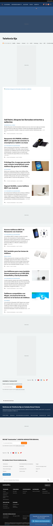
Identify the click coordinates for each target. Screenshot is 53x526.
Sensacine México (26, 516)
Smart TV (49, 415)
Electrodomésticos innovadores (12, 145)
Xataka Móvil (5, 493)
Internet (23, 43)
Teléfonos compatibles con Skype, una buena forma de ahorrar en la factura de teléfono (17, 295)
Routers (4, 471)
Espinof (24, 493)
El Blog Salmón (16, 504)
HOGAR (31, 4)
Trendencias (5, 504)
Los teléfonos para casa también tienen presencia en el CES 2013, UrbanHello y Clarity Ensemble (17, 273)
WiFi (44, 43)
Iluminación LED (42, 415)
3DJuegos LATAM (16, 516)
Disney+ (18, 43)
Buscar (48, 480)
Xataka (4, 491)
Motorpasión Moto (46, 493)
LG (27, 43)
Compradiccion (6, 507)
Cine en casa (22, 471)
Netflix (14, 43)
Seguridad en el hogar (9, 125)
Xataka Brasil (5, 517)
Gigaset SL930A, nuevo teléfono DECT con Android (16, 187)
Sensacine (25, 491)
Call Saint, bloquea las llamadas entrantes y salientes (24, 120)
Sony (41, 43)
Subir (46, 485)
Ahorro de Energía (34, 415)
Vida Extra (15, 493)
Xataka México (6, 516)
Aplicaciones (7, 169)
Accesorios (7, 300)
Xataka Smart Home (5, 497)
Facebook (35, 380)
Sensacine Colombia (25, 518)
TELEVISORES (7, 4)
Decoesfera (5, 506)
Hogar (37, 464)
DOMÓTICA (36, 4)
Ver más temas (6, 474)
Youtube (48, 4)
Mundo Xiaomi (6, 499)
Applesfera (5, 494)
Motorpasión (45, 491)
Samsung (36, 43)
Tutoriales (21, 466)
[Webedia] (50, 1)
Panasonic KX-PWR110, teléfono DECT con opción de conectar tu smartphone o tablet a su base (16, 140)
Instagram (46, 4)
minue (8, 266)
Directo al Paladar (36, 491)
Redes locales (7, 256)
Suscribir (19, 386)
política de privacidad (20, 389)
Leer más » (6, 155)
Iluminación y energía (7, 466)
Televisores (12, 415)
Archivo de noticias (9, 400)
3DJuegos (15, 491)
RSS (44, 380)
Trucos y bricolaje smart (41, 466)
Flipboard (44, 4)
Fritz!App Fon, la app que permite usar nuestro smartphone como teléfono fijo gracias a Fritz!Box (17, 164)
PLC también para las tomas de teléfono (16, 252)
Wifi (36, 471)
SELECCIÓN (25, 4)
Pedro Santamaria (11, 133)
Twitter (50, 4)
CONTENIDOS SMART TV (16, 4)
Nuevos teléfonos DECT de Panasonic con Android (14, 230)
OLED (31, 43)
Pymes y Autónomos (15, 506)
